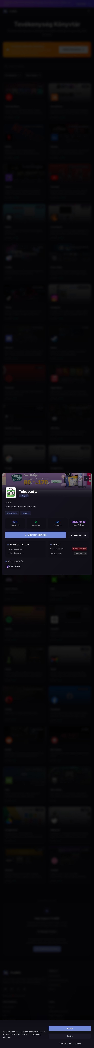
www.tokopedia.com (16, 549)
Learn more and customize (70, 1043)
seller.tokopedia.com (16, 553)
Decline (70, 1036)
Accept (70, 1028)
